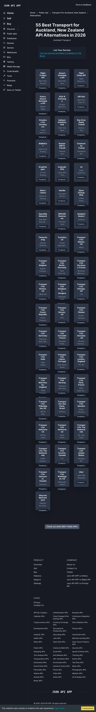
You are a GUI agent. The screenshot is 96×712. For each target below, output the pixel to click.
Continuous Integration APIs (81, 617)
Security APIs (77, 648)
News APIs (38, 642)
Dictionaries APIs (40, 662)
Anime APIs (57, 677)
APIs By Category (40, 613)
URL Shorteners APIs (61, 659)
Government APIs (78, 635)
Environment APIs (59, 662)
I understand (87, 708)
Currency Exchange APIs (60, 623)
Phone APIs (57, 670)
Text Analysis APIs (41, 655)
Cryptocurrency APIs (42, 622)
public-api (43, 12)
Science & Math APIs (61, 648)
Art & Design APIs (79, 677)
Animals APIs (38, 677)
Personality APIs (40, 670)
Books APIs (38, 681)
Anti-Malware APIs (60, 655)
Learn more (59, 708)
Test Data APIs (77, 662)
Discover (11, 29)
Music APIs (76, 666)
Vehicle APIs (38, 673)
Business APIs (77, 613)
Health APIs (38, 638)
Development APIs (41, 628)
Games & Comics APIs (61, 666)
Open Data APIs (59, 642)
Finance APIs (77, 628)
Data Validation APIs (80, 622)
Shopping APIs (39, 652)
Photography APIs (79, 670)
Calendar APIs (39, 616)
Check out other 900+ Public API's (62, 526)
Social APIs (57, 652)
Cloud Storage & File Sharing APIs (61, 617)
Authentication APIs (60, 613)
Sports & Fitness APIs (80, 652)
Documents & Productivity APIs (59, 629)
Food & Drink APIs (40, 666)
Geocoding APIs (59, 635)
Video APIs (57, 673)
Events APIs (76, 659)
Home (32, 12)
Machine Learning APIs (81, 638)
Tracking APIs (77, 655)
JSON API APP (12, 5)
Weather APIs (77, 673)
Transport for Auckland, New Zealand (69, 12)
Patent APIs (38, 648)
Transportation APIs (41, 659)
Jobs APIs (57, 638)
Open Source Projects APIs (80, 643)
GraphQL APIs (39, 635)
